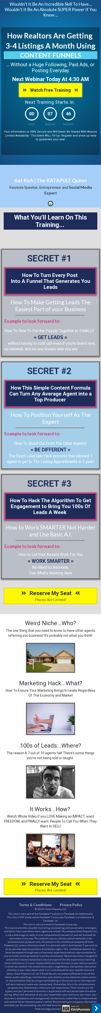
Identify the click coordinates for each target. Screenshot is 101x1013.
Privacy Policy (71, 905)
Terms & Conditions (35, 905)
